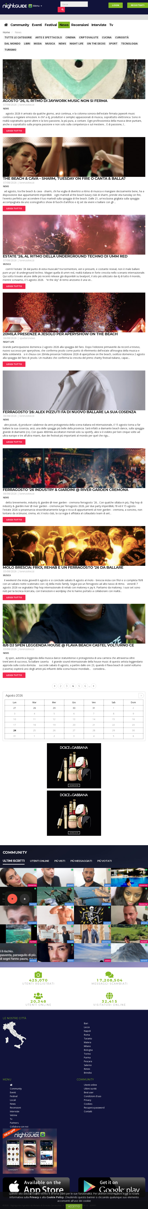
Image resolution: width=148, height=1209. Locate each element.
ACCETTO (74, 1206)
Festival (51, 25)
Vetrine (13, 1115)
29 (54, 708)
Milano (87, 1046)
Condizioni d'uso (92, 1096)
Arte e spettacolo (48, 37)
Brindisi (88, 1072)
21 (94, 724)
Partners (14, 1122)
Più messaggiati (81, 861)
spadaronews (27, 338)
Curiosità (122, 37)
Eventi (37, 25)
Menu (36, 5)
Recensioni (80, 25)
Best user (88, 1092)
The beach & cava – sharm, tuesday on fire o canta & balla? (64, 178)
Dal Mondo (12, 43)
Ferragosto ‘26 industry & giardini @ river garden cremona (65, 490)
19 (54, 724)
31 (94, 708)
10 (14, 719)
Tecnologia (129, 43)
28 (34, 708)
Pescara (88, 1061)
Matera (87, 1042)
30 (74, 708)
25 (34, 730)
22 (113, 724)
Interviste (99, 25)
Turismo (10, 49)
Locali (13, 1100)
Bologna (88, 1050)
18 (34, 724)
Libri (27, 43)
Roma (87, 1034)
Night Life (76, 43)
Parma (87, 1057)
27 (14, 708)
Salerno (88, 1065)
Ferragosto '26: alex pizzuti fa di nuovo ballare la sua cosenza (69, 412)
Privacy (87, 1100)
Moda (38, 43)
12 (54, 719)
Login (115, 5)
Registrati (137, 5)
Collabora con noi (19, 1126)
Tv (111, 25)
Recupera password (94, 1107)
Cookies (88, 1103)
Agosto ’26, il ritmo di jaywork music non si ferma (55, 101)
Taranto (88, 1038)
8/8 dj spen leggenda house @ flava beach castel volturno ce (68, 645)
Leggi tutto (14, 130)
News (64, 25)
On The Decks (96, 43)
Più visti (59, 861)
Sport (113, 43)
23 (133, 724)
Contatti (88, 1111)
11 (34, 719)
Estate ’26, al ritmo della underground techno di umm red (65, 256)
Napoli (87, 1031)
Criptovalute (88, 37)
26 (54, 730)
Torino (87, 1053)
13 (74, 719)
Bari (86, 1023)
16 (133, 719)
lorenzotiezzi (26, 104)
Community (19, 25)
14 (94, 719)
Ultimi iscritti (14, 861)
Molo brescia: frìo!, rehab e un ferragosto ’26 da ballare (63, 567)
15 (113, 719)
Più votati (104, 861)
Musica (50, 43)
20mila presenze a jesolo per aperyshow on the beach (60, 334)
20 (74, 724)
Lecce (87, 1027)
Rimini (87, 1068)
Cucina (107, 37)
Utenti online (39, 861)
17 (14, 724)
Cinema (70, 37)
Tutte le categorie (18, 37)
